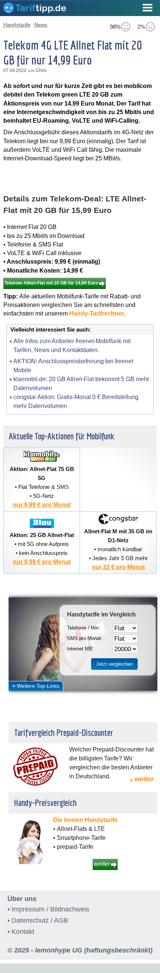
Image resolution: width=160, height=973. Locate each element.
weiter (144, 779)
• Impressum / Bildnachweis (48, 909)
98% (115, 26)
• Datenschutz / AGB (37, 920)
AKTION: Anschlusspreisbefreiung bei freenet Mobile (73, 365)
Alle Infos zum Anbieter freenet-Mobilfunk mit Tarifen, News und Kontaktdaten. (72, 345)
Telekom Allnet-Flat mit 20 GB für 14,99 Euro (51, 283)
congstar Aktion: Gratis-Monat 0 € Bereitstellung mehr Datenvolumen (75, 401)
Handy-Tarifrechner (96, 313)
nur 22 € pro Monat (118, 567)
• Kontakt (20, 931)
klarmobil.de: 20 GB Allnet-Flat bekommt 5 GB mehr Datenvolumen (81, 383)
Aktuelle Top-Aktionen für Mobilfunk (61, 436)
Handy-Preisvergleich (45, 802)
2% (141, 26)
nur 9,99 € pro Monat (42, 505)
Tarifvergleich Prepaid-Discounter (63, 732)
